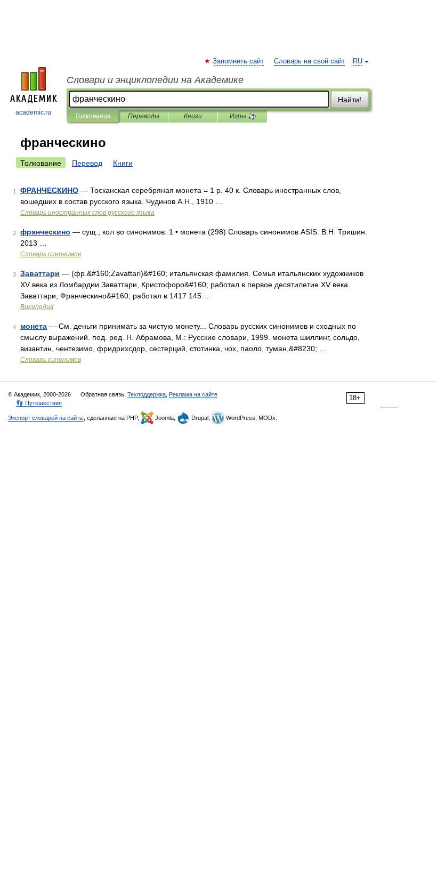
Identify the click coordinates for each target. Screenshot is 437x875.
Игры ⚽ (243, 116)
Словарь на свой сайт (309, 61)
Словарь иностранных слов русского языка (87, 212)
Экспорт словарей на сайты (46, 418)
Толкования (92, 116)
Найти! (349, 99)
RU (357, 61)
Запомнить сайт (239, 61)
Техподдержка (146, 394)
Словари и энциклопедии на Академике (155, 80)
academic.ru (33, 112)
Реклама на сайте (193, 394)
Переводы (143, 116)
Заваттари (40, 273)
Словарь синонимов (50, 254)
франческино (45, 232)
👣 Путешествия (39, 403)
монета (33, 326)
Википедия (36, 307)
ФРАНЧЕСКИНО (49, 190)
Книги (193, 116)
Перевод (87, 163)
